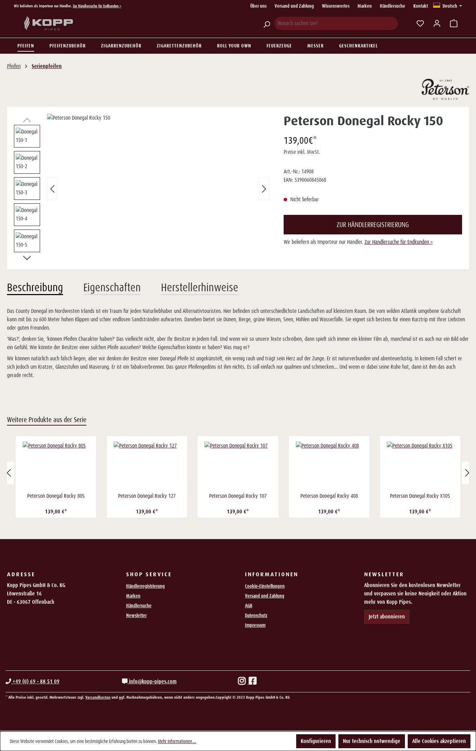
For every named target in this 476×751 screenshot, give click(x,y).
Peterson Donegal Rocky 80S (56, 496)
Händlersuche (392, 6)
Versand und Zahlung (294, 6)
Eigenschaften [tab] (112, 287)
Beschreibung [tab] (35, 287)
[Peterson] (445, 89)
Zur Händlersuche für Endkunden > (97, 5)
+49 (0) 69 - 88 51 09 (35, 681)
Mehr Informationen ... (177, 741)
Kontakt (420, 6)
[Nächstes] (264, 189)
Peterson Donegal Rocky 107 (238, 496)
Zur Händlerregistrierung (373, 224)
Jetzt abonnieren (387, 616)
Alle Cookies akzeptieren (439, 741)
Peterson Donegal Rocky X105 (420, 496)
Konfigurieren (316, 741)
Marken (365, 6)
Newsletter (136, 615)
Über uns (258, 6)
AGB (248, 605)
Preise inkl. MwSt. (302, 152)
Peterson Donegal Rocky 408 (329, 496)
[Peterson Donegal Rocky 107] (238, 466)
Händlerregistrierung (145, 586)
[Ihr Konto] (437, 23)
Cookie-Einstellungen (265, 586)
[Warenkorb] (453, 23)
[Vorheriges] (52, 189)
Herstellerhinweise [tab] (199, 287)
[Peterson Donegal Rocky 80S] (56, 466)
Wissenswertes (336, 6)
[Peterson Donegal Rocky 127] (147, 466)
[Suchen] (267, 23)
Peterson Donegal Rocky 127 (147, 496)
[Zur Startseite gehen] (49, 23)
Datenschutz (256, 615)
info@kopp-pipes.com (152, 681)
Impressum (255, 625)
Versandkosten (97, 697)
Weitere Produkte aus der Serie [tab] (46, 419)
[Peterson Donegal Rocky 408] (329, 466)
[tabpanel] (238, 343)
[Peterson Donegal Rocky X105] (420, 466)
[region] (142, 189)
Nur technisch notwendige (371, 741)
